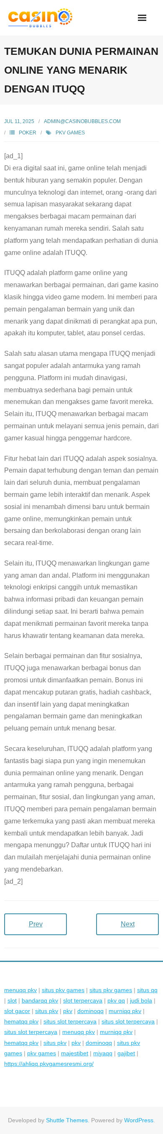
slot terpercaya (82, 1000)
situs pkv (46, 1011)
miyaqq (102, 1053)
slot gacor (17, 1011)
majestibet (74, 1053)
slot (12, 1000)
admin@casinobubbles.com (82, 121)
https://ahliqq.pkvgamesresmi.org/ (49, 1063)
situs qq (147, 990)
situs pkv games (63, 990)
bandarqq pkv (40, 1000)
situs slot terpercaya (70, 1021)
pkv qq (116, 1000)
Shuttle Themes (67, 1120)
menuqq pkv (20, 990)
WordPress (138, 1120)
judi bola (141, 1000)
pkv (67, 1011)
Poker (27, 133)
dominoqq (90, 1011)
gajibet (126, 1053)
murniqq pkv (125, 1011)
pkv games (70, 133)
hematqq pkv (21, 1021)
